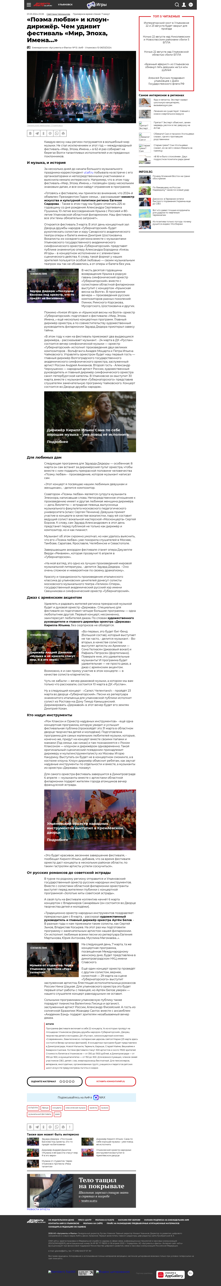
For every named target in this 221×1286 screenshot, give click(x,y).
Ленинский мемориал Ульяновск (45, 125)
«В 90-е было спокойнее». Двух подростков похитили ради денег (172, 158)
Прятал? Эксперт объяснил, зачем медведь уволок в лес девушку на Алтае (172, 125)
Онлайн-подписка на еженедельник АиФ (166, 1220)
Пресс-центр (84, 1220)
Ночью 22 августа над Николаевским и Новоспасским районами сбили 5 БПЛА (166, 39)
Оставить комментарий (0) (110, 1081)
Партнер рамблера (144, 1273)
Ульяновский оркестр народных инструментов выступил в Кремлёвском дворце (85, 828)
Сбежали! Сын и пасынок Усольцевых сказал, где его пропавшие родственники (174, 137)
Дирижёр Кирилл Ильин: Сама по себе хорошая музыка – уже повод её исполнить (88, 432)
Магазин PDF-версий (129, 1220)
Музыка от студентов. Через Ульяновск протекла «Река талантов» (57, 1164)
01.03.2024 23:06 (35, 14)
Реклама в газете (104, 1220)
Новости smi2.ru (38, 1209)
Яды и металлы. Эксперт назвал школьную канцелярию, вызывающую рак (171, 102)
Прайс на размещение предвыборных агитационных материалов (143, 1223)
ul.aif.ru (88, 172)
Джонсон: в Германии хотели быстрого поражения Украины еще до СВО (172, 201)
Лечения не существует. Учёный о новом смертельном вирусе (172, 112)
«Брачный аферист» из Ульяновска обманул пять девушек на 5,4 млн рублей (166, 67)
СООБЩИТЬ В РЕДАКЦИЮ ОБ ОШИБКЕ (67, 1227)
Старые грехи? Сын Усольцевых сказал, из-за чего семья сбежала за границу (173, 148)
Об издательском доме (61, 1220)
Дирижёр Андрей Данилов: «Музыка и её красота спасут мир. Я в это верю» (60, 1153)
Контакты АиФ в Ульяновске (63, 1223)
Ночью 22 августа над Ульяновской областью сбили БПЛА (166, 53)
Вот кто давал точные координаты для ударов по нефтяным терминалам (171, 212)
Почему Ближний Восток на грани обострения (171, 177)
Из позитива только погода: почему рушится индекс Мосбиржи (172, 222)
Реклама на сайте (93, 1223)
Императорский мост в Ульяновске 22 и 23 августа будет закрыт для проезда (166, 26)
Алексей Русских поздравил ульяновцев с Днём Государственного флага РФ (166, 81)
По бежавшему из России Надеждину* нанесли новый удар (171, 188)
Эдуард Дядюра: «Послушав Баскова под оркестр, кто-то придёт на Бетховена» (57, 1142)
